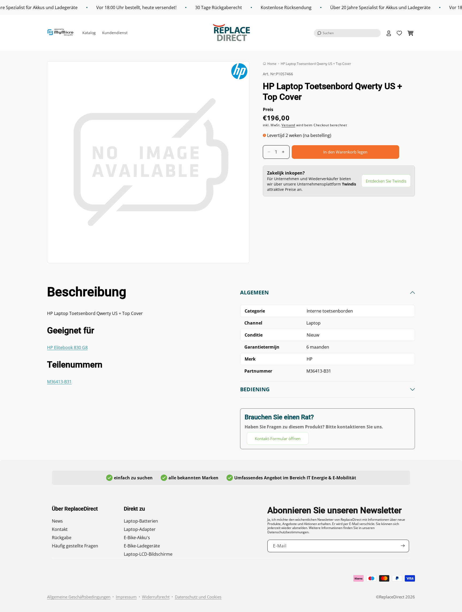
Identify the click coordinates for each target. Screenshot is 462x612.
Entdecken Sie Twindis (386, 181)
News (57, 521)
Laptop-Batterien (141, 521)
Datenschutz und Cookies (198, 596)
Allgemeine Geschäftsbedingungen (78, 596)
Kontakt (60, 529)
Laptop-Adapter (140, 529)
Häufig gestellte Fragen (75, 546)
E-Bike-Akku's (137, 537)
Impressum (126, 596)
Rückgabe (61, 537)
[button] (347, 33)
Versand (288, 125)
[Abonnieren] (403, 545)
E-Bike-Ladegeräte (142, 546)
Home (271, 63)
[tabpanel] (327, 367)
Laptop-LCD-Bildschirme (148, 554)
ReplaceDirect (391, 596)
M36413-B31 (59, 382)
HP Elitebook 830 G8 (67, 347)
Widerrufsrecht (156, 596)
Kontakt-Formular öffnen (278, 438)
